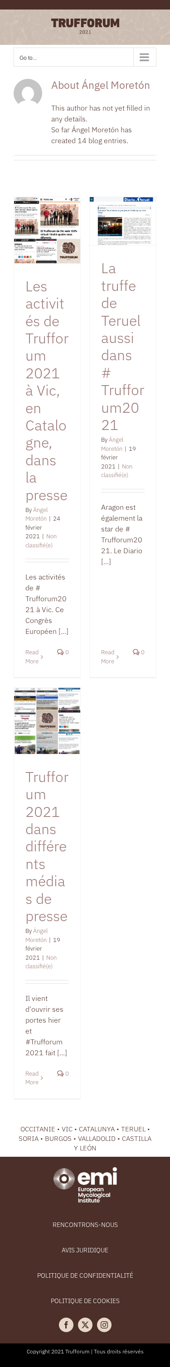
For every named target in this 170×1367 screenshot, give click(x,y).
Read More (32, 1078)
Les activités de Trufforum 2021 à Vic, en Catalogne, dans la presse (46, 390)
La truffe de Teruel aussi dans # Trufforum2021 (122, 346)
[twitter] (85, 1325)
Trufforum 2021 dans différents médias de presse (46, 846)
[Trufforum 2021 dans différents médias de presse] (47, 721)
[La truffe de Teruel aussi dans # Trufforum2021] (123, 221)
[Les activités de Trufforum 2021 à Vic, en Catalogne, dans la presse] (47, 230)
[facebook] (66, 1325)
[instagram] (104, 1325)
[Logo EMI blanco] (85, 1170)
